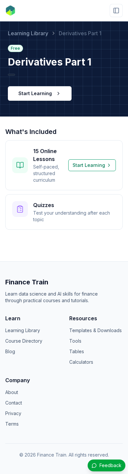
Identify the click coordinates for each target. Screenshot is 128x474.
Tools (75, 341)
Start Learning (35, 93)
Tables (76, 351)
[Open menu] (116, 10)
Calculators (81, 362)
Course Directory (23, 341)
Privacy (13, 413)
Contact (13, 403)
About (11, 392)
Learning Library (28, 33)
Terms (12, 424)
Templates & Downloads (95, 330)
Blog (10, 351)
